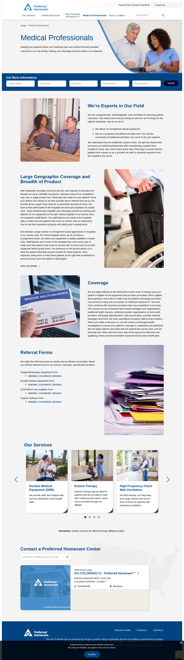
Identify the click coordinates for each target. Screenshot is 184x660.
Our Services (28, 15)
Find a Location (117, 15)
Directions (118, 586)
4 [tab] (99, 517)
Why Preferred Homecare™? (72, 15)
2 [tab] (90, 517)
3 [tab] (94, 517)
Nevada (57, 376)
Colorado (45, 376)
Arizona (32, 376)
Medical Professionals (95, 15)
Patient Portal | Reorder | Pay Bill (133, 5)
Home (23, 25)
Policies (141, 630)
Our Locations (28, 266)
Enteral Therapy (85, 486)
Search (163, 16)
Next (167, 479)
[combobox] (150, 15)
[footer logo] (36, 633)
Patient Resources (50, 15)
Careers (157, 630)
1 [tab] (85, 517)
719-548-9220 (83, 586)
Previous (17, 479)
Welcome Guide (123, 630)
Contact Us (160, 5)
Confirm (92, 654)
